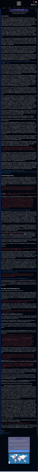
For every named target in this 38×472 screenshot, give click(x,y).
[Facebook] (33, 2)
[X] (36, 2)
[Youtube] (34, 2)
